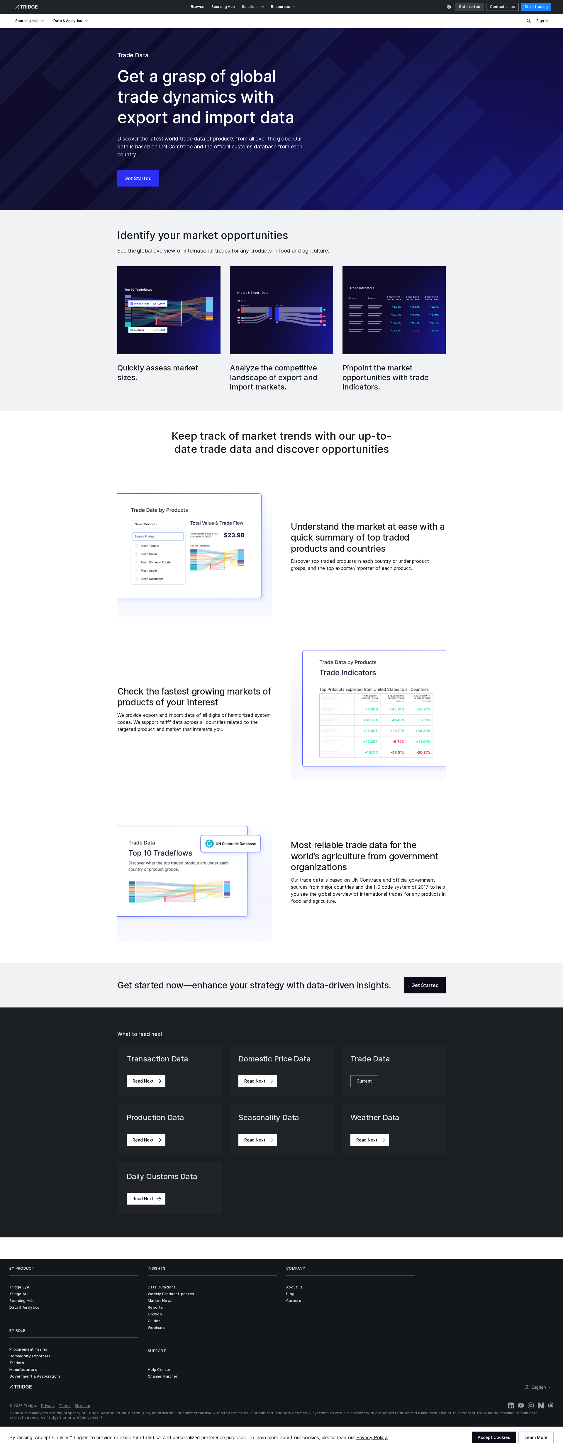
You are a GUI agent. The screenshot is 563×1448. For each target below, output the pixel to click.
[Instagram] (531, 1405)
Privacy (48, 1405)
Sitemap (82, 1405)
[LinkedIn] (511, 1405)
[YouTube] (521, 1405)
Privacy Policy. (372, 1437)
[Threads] (551, 1405)
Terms (65, 1405)
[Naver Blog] (541, 1405)
